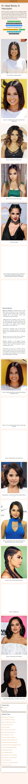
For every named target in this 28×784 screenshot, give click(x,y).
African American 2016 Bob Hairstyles (10, 762)
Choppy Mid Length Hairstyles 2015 (9, 739)
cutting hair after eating (14, 33)
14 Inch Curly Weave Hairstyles (8, 737)
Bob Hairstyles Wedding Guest (8, 732)
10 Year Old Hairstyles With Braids (9, 747)
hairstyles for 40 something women (14, 27)
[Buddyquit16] (4, 707)
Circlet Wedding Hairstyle (7, 752)
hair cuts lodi (22, 29)
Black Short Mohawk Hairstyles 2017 (9, 742)
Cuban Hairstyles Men (6, 760)
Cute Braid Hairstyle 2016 (7, 724)
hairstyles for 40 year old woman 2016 (14, 25)
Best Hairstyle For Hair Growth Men (9, 755)
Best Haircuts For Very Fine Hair (8, 729)
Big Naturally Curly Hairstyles (8, 717)
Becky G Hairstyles (6, 727)
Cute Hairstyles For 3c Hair (7, 734)
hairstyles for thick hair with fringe (10, 29)
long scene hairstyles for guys (14, 21)
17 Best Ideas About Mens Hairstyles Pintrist (11, 744)
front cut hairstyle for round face (14, 31)
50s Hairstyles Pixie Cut (7, 765)
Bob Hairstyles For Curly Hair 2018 (9, 757)
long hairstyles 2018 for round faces (14, 23)
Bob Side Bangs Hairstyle (7, 749)
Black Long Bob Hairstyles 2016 (8, 722)
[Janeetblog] (4, 710)
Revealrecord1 (13, 1)
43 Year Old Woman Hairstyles (8, 719)
